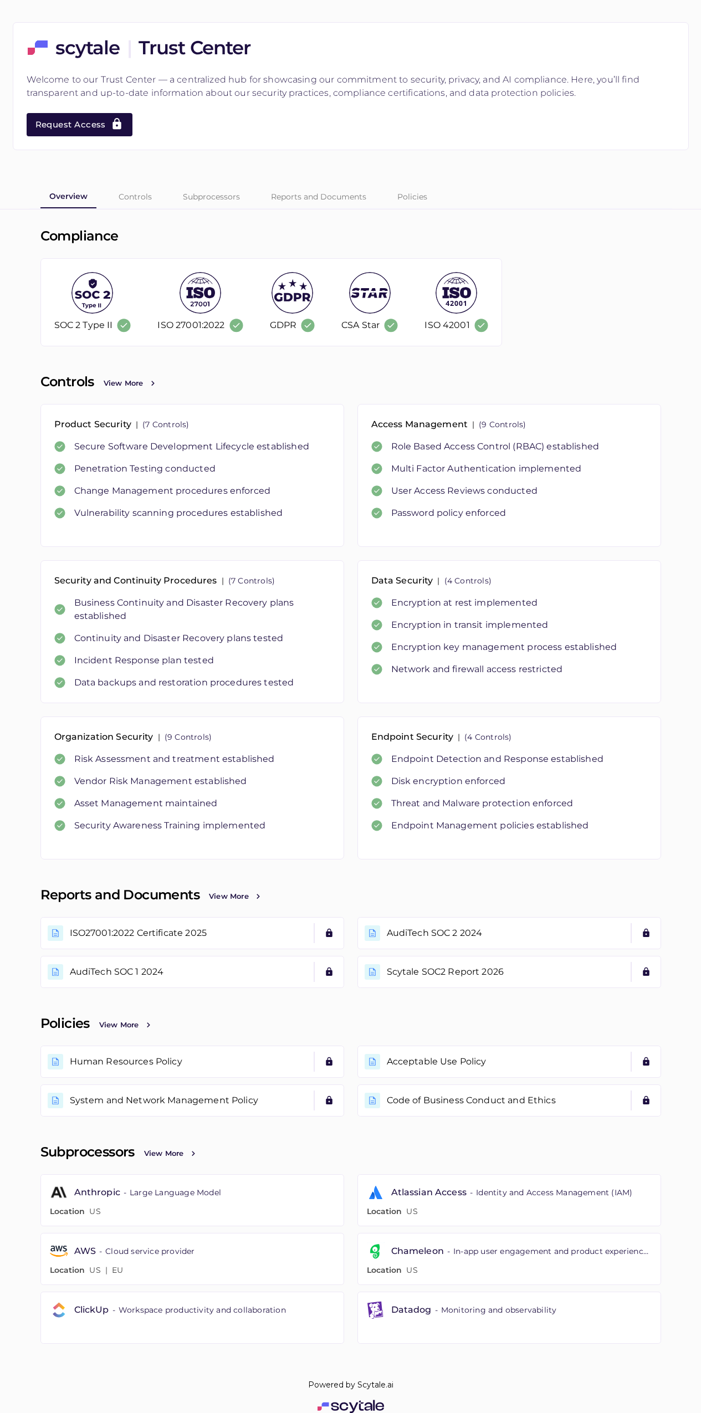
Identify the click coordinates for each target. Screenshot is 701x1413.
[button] (192, 475)
